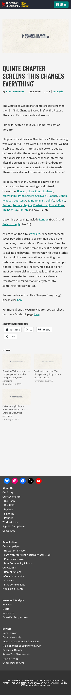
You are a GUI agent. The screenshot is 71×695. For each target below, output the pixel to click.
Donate (6, 628)
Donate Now (9, 633)
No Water (9, 550)
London (44, 219)
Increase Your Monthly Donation (20, 641)
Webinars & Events (12, 588)
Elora (30, 191)
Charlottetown (44, 191)
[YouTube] (39, 481)
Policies (8, 517)
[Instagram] (15, 481)
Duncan (21, 191)
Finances (9, 513)
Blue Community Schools (18, 563)
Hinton (23, 210)
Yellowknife (9, 196)
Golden (6, 205)
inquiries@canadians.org (38, 685)
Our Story (7, 492)
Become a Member (12, 650)
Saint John (34, 200)
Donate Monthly (11, 637)
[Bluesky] (7, 481)
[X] (31, 481)
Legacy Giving (10, 658)
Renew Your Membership (16, 654)
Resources (8, 613)
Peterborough (11, 224)
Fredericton (40, 205)
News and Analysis (13, 600)
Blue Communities (14, 584)
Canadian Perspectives (15, 617)
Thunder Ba (9, 210)
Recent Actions (12, 571)
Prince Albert (26, 196)
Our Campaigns (11, 546)
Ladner (53, 196)
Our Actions (9, 567)
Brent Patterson (15, 91)
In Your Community (13, 576)
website (35, 234)
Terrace (17, 205)
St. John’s (48, 200)
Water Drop (43, 554)
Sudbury (60, 200)
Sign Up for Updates (13, 526)
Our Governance (11, 496)
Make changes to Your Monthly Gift (21, 645)
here (20, 300)
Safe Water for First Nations (20, 554)
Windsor (7, 200)
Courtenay (20, 200)
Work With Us (10, 522)
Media (5, 608)
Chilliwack (41, 196)
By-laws (8, 509)
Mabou (62, 196)
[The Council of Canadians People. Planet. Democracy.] (15, 4)
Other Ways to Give (13, 662)
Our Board (10, 500)
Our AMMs (9, 505)
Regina (27, 205)
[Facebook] (23, 481)
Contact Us (8, 530)
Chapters (9, 580)
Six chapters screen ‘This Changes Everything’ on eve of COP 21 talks (47, 374)
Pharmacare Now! (14, 559)
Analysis (58, 91)
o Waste (21, 550)
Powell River (56, 205)
